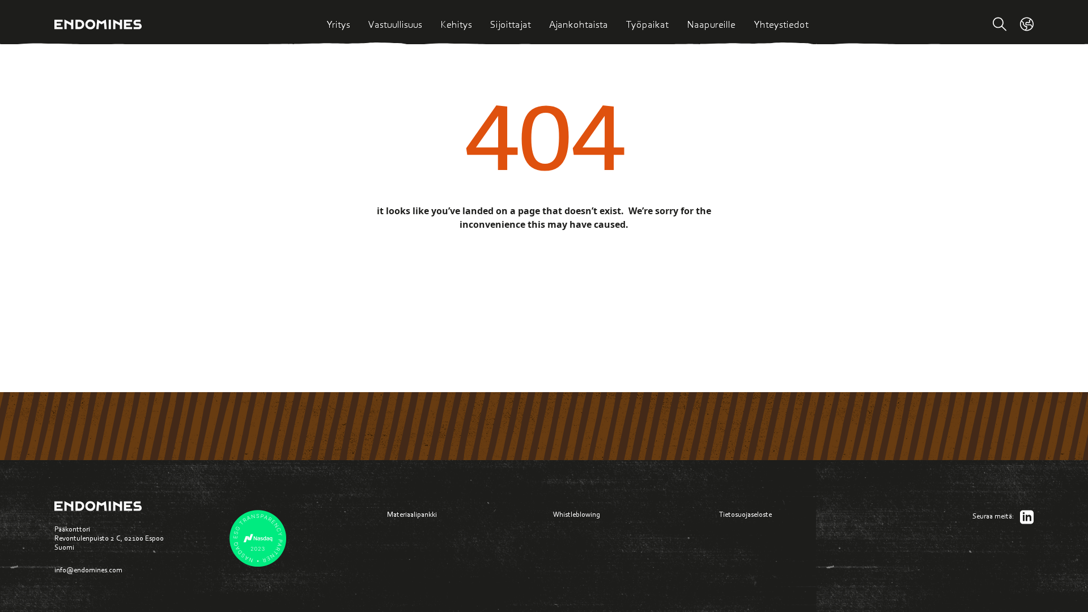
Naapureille (711, 24)
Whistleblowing (576, 514)
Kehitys (456, 24)
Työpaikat (647, 24)
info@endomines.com (88, 570)
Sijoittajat (510, 24)
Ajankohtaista (578, 24)
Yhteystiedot (781, 24)
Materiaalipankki (412, 514)
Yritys (338, 24)
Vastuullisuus (395, 24)
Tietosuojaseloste (745, 514)
